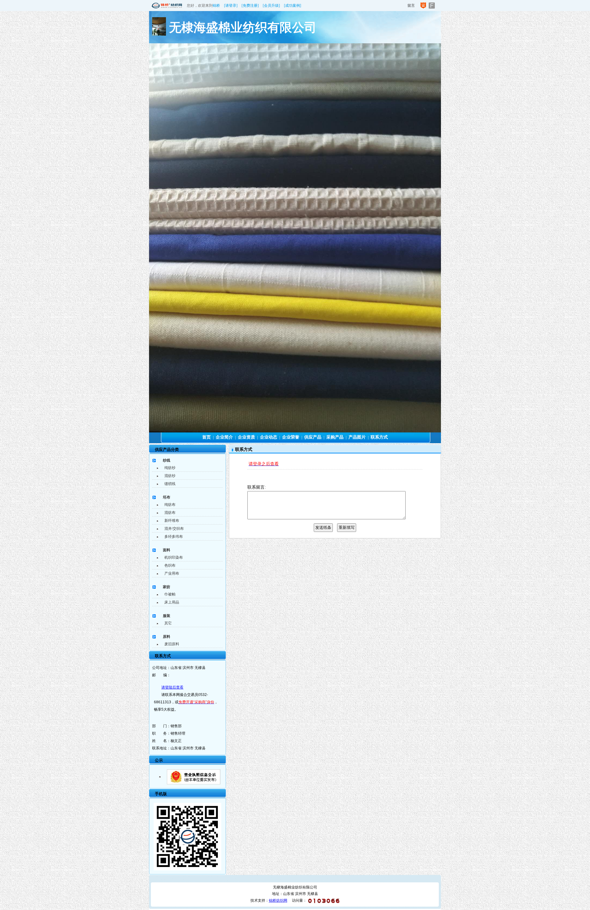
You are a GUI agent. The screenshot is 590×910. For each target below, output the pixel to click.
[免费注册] (250, 5)
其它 (168, 623)
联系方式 (379, 437)
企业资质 (246, 437)
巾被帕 (169, 594)
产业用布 (171, 573)
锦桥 (216, 5)
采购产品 (335, 437)
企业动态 (268, 437)
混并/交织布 (174, 528)
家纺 (166, 587)
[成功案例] (292, 5)
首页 (206, 437)
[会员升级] (271, 5)
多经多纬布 (173, 536)
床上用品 (171, 602)
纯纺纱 (169, 468)
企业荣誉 (290, 437)
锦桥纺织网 (278, 900)
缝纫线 (169, 484)
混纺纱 (169, 476)
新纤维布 (171, 520)
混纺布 (169, 512)
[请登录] (231, 5)
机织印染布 (173, 557)
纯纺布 (169, 504)
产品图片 (357, 437)
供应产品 (312, 437)
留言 (411, 5)
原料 (166, 637)
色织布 (169, 565)
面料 (166, 550)
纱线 (166, 460)
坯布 (166, 497)
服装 (166, 616)
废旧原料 (171, 644)
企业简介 (224, 437)
